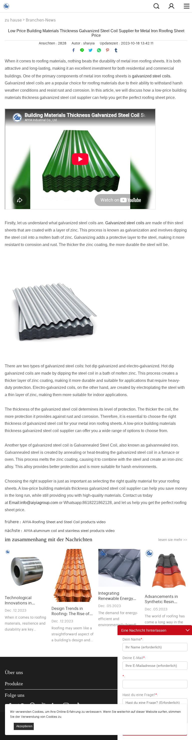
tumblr (116, 50)
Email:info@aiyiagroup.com (33, 502)
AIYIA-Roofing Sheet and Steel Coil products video (64, 521)
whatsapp (99, 50)
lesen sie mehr (172, 539)
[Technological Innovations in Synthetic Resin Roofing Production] (26, 570)
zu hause (13, 20)
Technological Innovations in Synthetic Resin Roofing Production (23, 600)
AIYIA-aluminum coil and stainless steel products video (69, 530)
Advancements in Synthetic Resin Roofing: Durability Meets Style (162, 599)
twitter (90, 50)
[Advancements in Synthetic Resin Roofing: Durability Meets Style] (166, 569)
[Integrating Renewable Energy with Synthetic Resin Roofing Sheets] (119, 568)
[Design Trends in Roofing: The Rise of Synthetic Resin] (73, 575)
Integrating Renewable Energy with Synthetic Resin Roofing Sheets (117, 595)
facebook (73, 50)
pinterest (107, 50)
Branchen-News (41, 20)
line (82, 50)
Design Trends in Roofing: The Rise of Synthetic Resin (71, 611)
